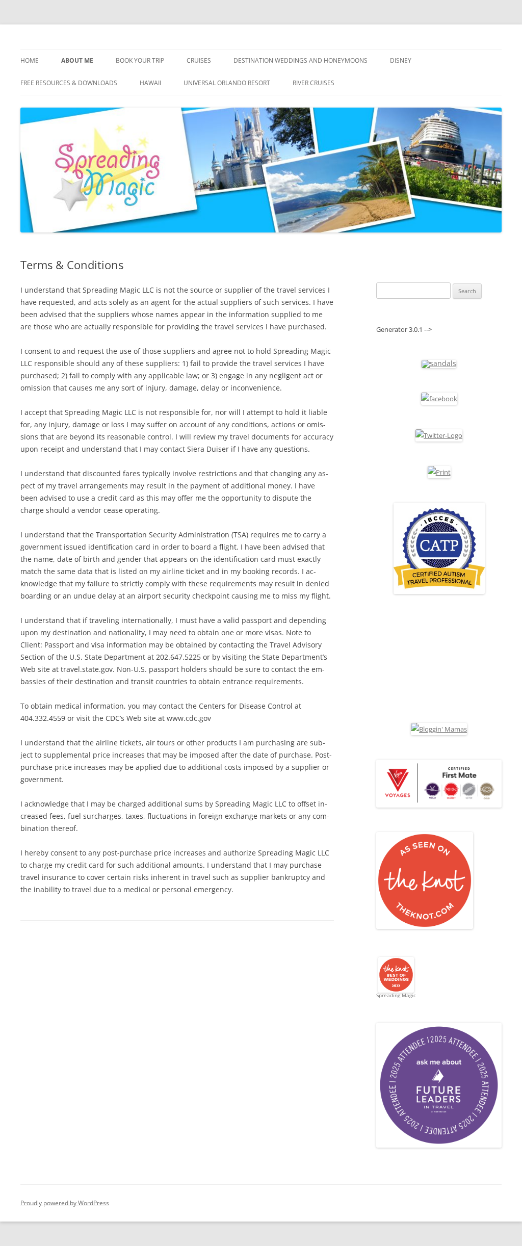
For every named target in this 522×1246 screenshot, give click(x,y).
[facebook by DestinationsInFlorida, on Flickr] (439, 398)
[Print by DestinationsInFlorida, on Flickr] (439, 472)
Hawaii (150, 83)
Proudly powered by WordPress (64, 1203)
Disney (400, 60)
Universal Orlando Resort (227, 83)
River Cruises (313, 83)
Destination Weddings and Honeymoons (300, 60)
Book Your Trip (140, 60)
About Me (77, 60)
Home (29, 60)
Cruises (199, 60)
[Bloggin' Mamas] (439, 729)
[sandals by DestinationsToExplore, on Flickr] (439, 363)
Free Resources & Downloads (68, 83)
